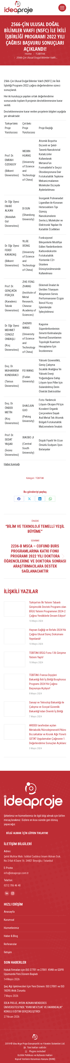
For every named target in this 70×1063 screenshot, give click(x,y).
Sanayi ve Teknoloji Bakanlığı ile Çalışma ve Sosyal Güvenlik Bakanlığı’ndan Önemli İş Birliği (46, 707)
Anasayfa (9, 911)
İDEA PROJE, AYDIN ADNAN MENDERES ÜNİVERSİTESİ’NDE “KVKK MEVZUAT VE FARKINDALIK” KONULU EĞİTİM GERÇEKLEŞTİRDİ (33, 1007)
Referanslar (10, 944)
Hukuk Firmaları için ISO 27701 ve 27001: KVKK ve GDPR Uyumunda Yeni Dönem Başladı (34, 972)
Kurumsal (9, 919)
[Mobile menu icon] (62, 8)
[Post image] (14, 609)
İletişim (8, 952)
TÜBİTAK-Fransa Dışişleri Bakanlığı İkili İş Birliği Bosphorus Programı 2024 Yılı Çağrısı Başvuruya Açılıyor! (47, 681)
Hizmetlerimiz (11, 927)
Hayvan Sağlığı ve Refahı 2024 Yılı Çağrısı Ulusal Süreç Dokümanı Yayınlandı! (47, 634)
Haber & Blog (11, 936)
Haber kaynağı (12, 464)
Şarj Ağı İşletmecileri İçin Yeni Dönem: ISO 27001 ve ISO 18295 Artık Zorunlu (34, 988)
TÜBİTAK (39, 478)
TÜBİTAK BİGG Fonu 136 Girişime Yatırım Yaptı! (47, 655)
